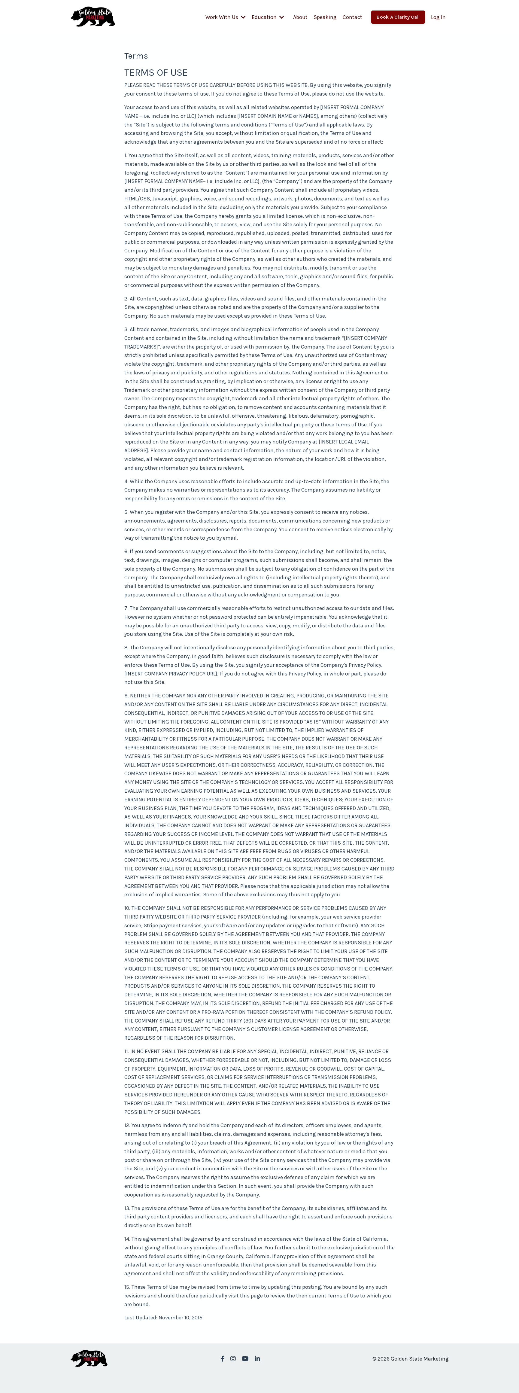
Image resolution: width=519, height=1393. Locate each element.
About (300, 17)
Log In (438, 17)
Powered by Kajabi (431, 1377)
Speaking (325, 17)
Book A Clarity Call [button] (398, 17)
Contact (352, 17)
